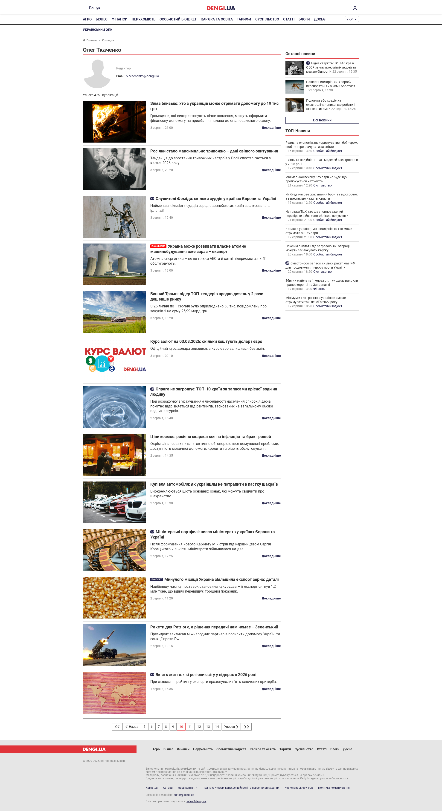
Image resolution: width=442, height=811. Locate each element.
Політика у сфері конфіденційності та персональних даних (241, 787)
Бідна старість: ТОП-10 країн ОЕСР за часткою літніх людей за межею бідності (331, 67)
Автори (168, 787)
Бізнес (102, 19)
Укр (349, 19)
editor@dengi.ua (184, 795)
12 (199, 726)
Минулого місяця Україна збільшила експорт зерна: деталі (221, 579)
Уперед (230, 726)
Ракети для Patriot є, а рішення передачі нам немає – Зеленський (214, 627)
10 (181, 726)
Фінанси (120, 19)
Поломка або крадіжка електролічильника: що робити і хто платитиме (330, 105)
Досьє (320, 19)
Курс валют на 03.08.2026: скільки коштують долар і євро (206, 341)
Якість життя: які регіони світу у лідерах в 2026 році (206, 674)
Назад (133, 726)
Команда (108, 40)
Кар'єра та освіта (217, 19)
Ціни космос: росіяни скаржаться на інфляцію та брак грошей (210, 436)
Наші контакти (187, 787)
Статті (288, 19)
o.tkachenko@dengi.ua (142, 76)
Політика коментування (334, 787)
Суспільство (267, 19)
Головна (92, 40)
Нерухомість (143, 19)
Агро (87, 19)
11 (190, 726)
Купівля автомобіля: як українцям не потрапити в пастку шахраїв (214, 484)
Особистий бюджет (178, 19)
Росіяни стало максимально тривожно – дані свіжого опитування (214, 151)
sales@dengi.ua (196, 801)
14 (217, 726)
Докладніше (271, 127)
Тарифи (244, 19)
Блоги (304, 19)
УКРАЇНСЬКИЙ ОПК (97, 30)
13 (208, 726)
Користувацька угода (299, 787)
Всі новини (322, 120)
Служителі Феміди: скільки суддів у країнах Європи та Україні (216, 198)
